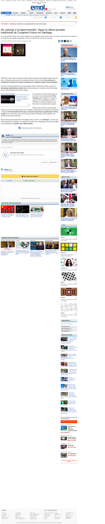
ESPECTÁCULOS (5, 517)
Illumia (18, 240)
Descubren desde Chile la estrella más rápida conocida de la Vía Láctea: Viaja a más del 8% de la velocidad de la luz (22, 217)
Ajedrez (63, 282)
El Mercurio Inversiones (8, 240)
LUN (55, 515)
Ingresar (68, 8)
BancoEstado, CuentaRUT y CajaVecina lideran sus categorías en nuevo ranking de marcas (52, 252)
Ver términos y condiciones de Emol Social (30, 198)
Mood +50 (32, 240)
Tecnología (7, 15)
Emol (3, 0)
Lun (75, 0)
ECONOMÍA (4, 514)
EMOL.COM (46, 514)
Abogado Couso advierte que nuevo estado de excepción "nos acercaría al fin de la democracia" (68, 139)
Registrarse (72, 8)
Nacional (7, 13)
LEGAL (45, 518)
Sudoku (63, 313)
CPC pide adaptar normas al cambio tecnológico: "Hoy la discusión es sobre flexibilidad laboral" (68, 155)
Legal (19, 0)
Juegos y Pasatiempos (34, 15)
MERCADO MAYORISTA (68, 518)
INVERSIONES (57, 514)
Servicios (62, 13)
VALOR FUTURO (69, 515)
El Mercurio (8, 0)
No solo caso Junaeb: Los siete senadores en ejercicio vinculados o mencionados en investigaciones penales (69, 340)
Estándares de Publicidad (56, 522)
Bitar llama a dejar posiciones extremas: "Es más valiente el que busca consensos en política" (69, 171)
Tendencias (49, 13)
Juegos (63, 225)
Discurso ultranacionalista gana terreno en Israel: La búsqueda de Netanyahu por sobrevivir (68, 190)
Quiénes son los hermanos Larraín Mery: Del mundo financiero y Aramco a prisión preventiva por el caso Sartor (69, 387)
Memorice (63, 252)
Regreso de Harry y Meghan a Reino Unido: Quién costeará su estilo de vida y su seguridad (68, 205)
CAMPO (56, 513)
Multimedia (25, 15)
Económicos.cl (55, 0)
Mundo (31, 13)
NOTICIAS (4, 513)
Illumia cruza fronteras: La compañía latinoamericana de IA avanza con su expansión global (23, 252)
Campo (23, 0)
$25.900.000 (72, 447)
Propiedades (42, 0)
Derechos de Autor (20, 522)
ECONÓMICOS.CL (70, 513)
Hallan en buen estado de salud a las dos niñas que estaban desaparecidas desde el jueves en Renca (69, 349)
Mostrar (39, 3)
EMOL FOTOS (18, 517)
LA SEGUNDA (57, 517)
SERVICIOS (17, 514)
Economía (15, 13)
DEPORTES (4, 515)
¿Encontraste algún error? (31, 128)
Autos (35, 0)
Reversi (62, 237)
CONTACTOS (33, 517)
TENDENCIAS (18, 513)
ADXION (67, 514)
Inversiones (29, 0)
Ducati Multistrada (72, 453)
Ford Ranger (71, 445)
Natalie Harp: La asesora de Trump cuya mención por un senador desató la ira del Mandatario (69, 219)
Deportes (23, 13)
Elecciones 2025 (44, 15)
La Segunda (69, 0)
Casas (64, 0)
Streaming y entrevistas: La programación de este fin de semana (28, 24)
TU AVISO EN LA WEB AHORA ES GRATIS (69, 461)
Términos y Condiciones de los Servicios (42, 522)
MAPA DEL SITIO (33, 518)
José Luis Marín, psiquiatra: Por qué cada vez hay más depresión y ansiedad (69, 59)
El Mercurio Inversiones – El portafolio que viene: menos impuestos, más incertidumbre (7, 253)
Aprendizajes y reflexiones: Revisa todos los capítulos (69, 88)
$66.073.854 (72, 440)
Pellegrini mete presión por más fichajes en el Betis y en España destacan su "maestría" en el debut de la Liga (69, 410)
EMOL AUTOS (33, 513)
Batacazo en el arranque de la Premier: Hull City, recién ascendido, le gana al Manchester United (69, 395)
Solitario (63, 297)
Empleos (48, 0)
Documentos (19, 15)
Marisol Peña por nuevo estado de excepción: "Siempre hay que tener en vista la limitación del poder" (69, 124)
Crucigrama (64, 268)
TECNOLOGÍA (5, 518)
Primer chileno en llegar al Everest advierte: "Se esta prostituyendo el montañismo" (69, 108)
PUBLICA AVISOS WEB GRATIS (69, 421)
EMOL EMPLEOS (33, 515)
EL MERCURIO (47, 515)
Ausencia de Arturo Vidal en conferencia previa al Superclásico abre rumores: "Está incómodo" (68, 357)
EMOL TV (17, 515)
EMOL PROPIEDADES (34, 514)
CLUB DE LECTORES (48, 513)
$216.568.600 (65, 432)
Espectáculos (40, 13)
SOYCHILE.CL (57, 518)
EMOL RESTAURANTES (20, 518)
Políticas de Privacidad (29, 522)
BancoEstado (49, 240)
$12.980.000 (72, 455)
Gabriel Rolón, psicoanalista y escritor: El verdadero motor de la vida (68, 74)
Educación (13, 15)
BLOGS (45, 517)
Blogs (14, 0)
